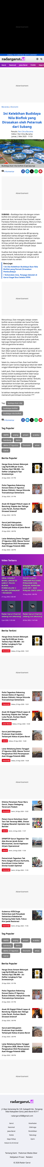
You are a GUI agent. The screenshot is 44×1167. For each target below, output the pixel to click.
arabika (36, 435)
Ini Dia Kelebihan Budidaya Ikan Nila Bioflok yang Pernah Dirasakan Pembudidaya (20, 269)
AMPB (5, 435)
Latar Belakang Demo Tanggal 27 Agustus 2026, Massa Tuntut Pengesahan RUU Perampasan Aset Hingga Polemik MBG (16, 542)
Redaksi (29, 1157)
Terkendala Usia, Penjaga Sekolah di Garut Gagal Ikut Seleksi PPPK (20, 276)
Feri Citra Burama (25, 131)
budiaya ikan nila (15, 403)
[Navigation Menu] (41, 59)
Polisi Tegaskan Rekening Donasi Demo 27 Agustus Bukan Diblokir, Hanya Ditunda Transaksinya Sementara (16, 489)
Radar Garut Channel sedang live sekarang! (11, 615)
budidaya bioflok (10, 408)
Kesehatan (33, 1123)
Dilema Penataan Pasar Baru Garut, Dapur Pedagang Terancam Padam (15, 804)
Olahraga (32, 1127)
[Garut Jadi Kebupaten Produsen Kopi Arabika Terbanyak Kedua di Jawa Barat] (37, 526)
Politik (33, 65)
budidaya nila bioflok (12, 413)
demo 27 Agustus (10, 445)
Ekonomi (14, 107)
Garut (4, 65)
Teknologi (32, 1135)
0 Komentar (9, 171)
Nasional (12, 65)
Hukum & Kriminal (11, 1143)
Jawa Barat (23, 65)
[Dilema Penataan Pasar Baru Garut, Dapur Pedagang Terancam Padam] (37, 806)
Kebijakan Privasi (17, 1157)
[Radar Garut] (13, 59)
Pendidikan (32, 1131)
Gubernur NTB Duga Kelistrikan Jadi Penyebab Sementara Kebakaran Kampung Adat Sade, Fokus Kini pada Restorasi (14, 916)
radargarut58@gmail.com (22, 1116)
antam (25, 435)
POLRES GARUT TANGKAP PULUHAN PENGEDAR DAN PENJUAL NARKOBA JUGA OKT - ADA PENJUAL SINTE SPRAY (32, 584)
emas (37, 445)
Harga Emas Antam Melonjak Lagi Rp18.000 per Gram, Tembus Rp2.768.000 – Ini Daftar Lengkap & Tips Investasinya (15, 469)
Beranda (5, 107)
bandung (7, 440)
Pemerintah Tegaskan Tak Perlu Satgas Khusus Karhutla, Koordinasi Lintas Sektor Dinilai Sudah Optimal (15, 862)
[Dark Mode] (37, 59)
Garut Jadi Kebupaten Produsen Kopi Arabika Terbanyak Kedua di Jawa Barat (16, 525)
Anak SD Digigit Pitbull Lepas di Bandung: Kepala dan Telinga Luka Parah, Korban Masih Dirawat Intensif (16, 507)
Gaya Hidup (11, 1139)
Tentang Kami (11, 1153)
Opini (33, 1139)
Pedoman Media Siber (28, 1153)
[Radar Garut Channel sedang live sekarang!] (11, 606)
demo (18, 440)
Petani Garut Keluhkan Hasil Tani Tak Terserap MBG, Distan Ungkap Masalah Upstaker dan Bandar (16, 823)
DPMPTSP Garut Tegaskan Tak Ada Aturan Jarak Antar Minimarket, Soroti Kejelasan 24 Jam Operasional (15, 842)
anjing (15, 435)
